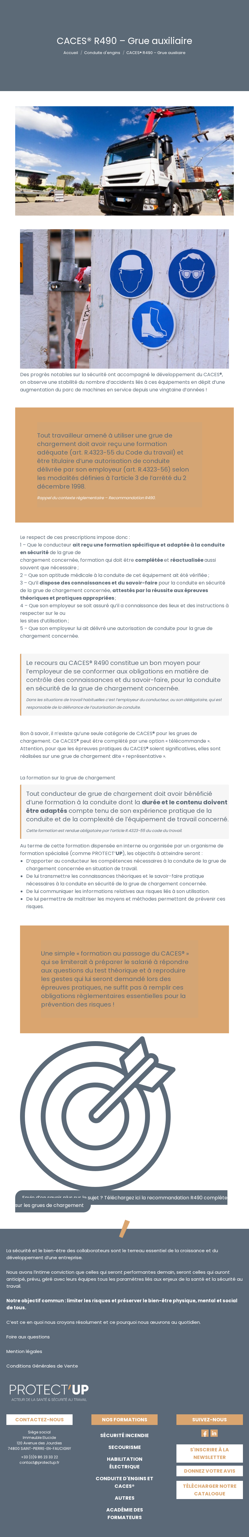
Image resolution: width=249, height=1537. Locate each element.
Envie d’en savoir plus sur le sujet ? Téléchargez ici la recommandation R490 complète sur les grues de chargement (121, 1201)
